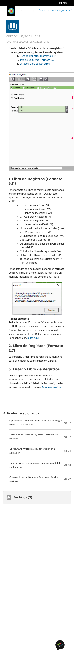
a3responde (28, 11)
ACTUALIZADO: (17, 41)
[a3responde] (11, 11)
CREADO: (12, 36)
